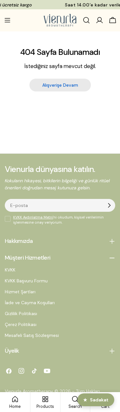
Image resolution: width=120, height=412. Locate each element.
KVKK (10, 270)
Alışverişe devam (60, 85)
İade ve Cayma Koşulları (30, 302)
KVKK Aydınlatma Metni (33, 217)
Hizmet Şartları (20, 292)
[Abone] (109, 205)
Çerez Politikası (20, 324)
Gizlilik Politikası (21, 313)
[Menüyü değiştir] (7, 20)
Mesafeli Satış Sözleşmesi (32, 335)
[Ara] (86, 20)
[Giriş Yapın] (99, 20)
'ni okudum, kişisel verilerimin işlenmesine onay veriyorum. (58, 220)
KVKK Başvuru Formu (26, 281)
